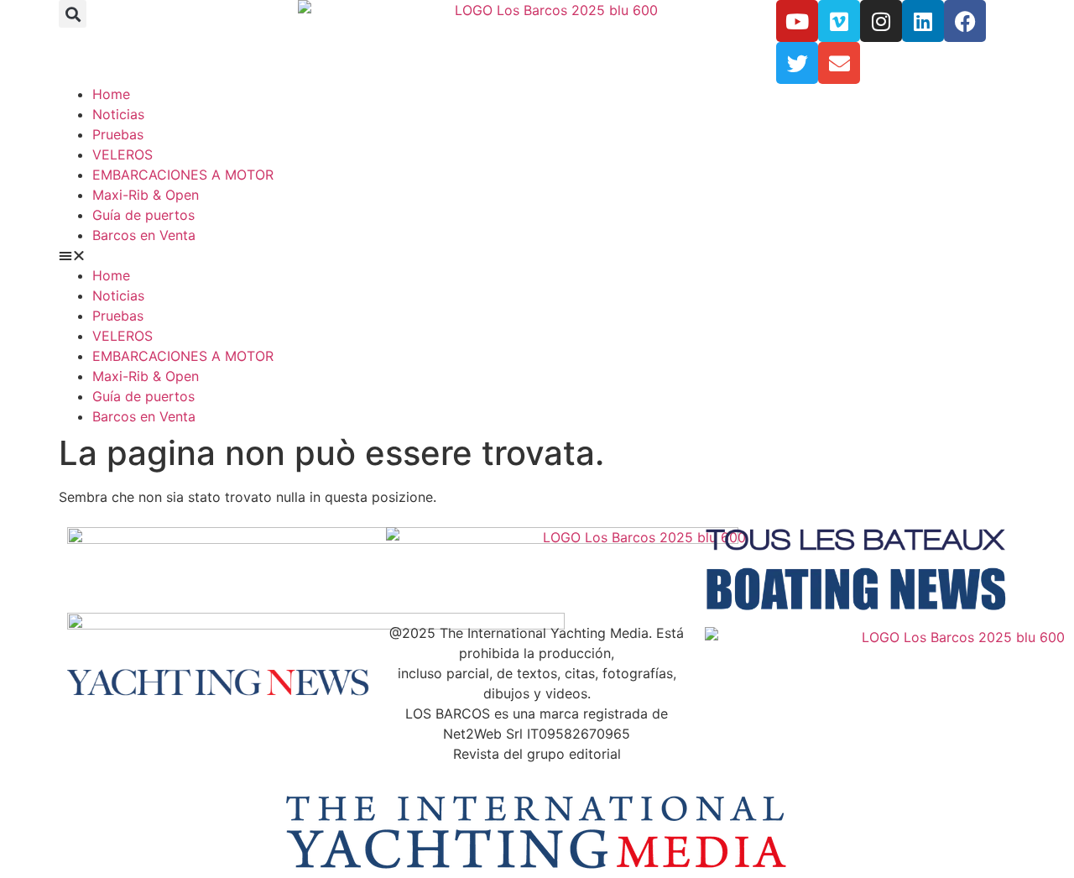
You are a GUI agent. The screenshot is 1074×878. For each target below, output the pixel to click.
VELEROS (122, 154)
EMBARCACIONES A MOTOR (183, 174)
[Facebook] (965, 21)
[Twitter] (797, 63)
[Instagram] (881, 21)
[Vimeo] (839, 21)
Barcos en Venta (144, 235)
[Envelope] (839, 63)
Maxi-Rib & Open (145, 194)
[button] (72, 14)
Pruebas (117, 134)
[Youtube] (797, 21)
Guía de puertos (143, 214)
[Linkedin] (923, 21)
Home (111, 94)
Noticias (118, 114)
